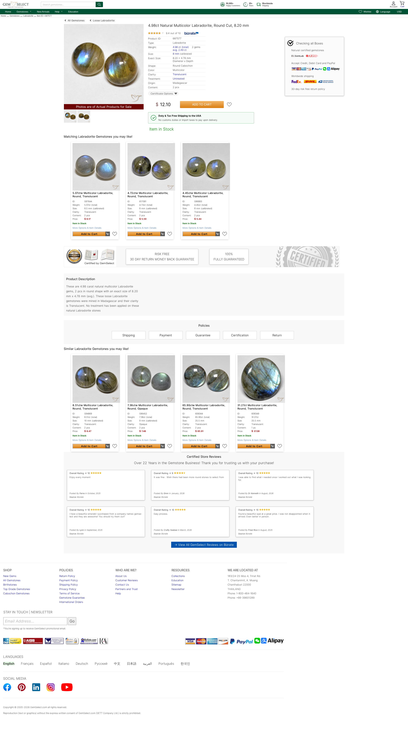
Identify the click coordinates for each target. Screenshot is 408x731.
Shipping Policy (68, 584)
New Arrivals (43, 11)
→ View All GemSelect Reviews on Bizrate (204, 545)
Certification (240, 335)
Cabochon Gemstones (16, 593)
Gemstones (24, 11)
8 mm (176, 53)
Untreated (178, 78)
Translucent (179, 74)
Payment (166, 335)
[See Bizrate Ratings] (192, 33)
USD (399, 11)
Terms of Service (69, 593)
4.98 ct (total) (181, 47)
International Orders (71, 602)
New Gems (9, 576)
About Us (121, 576)
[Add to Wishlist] (229, 104)
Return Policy (67, 576)
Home (8, 11)
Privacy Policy (67, 589)
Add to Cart (202, 104)
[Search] (99, 4)
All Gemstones (11, 580)
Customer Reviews (126, 580)
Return (277, 335)
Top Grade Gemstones (16, 589)
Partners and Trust (126, 589)
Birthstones (10, 584)
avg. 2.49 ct (180, 49)
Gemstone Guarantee (72, 597)
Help (59, 11)
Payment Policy (68, 580)
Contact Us (122, 584)
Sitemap (176, 584)
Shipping (128, 335)
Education (73, 11)
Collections (178, 576)
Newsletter (178, 589)
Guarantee (202, 335)
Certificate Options (162, 93)
